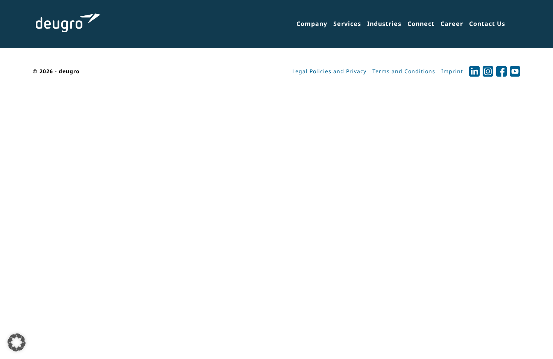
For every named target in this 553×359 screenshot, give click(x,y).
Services (347, 24)
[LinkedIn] (474, 71)
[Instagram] (488, 71)
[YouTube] (515, 71)
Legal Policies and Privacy (329, 71)
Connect (420, 24)
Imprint (452, 71)
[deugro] (68, 23)
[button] (16, 342)
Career (452, 24)
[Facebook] (501, 71)
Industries (384, 24)
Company (311, 24)
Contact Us (487, 24)
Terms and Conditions (403, 71)
